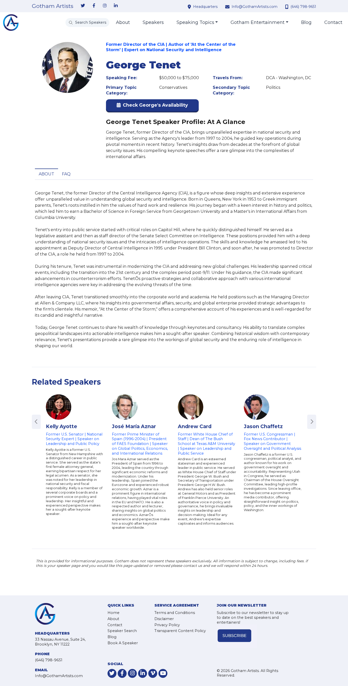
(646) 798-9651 (303, 6)
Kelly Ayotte (61, 426)
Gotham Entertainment (258, 22)
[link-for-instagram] (104, 5)
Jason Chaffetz (263, 426)
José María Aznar (134, 426)
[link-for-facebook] (93, 5)
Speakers (153, 22)
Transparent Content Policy (180, 630)
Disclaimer (164, 619)
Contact (333, 22)
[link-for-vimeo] (152, 673)
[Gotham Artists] (11, 22)
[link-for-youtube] (162, 673)
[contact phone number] (287, 7)
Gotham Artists (52, 6)
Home (113, 612)
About (123, 22)
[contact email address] (228, 7)
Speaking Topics (195, 22)
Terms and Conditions (174, 612)
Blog (306, 22)
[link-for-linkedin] (115, 5)
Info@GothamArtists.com (254, 6)
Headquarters (205, 6)
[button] (152, 106)
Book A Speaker (123, 643)
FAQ (66, 174)
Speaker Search (122, 630)
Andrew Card (194, 426)
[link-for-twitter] (82, 5)
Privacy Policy (167, 625)
